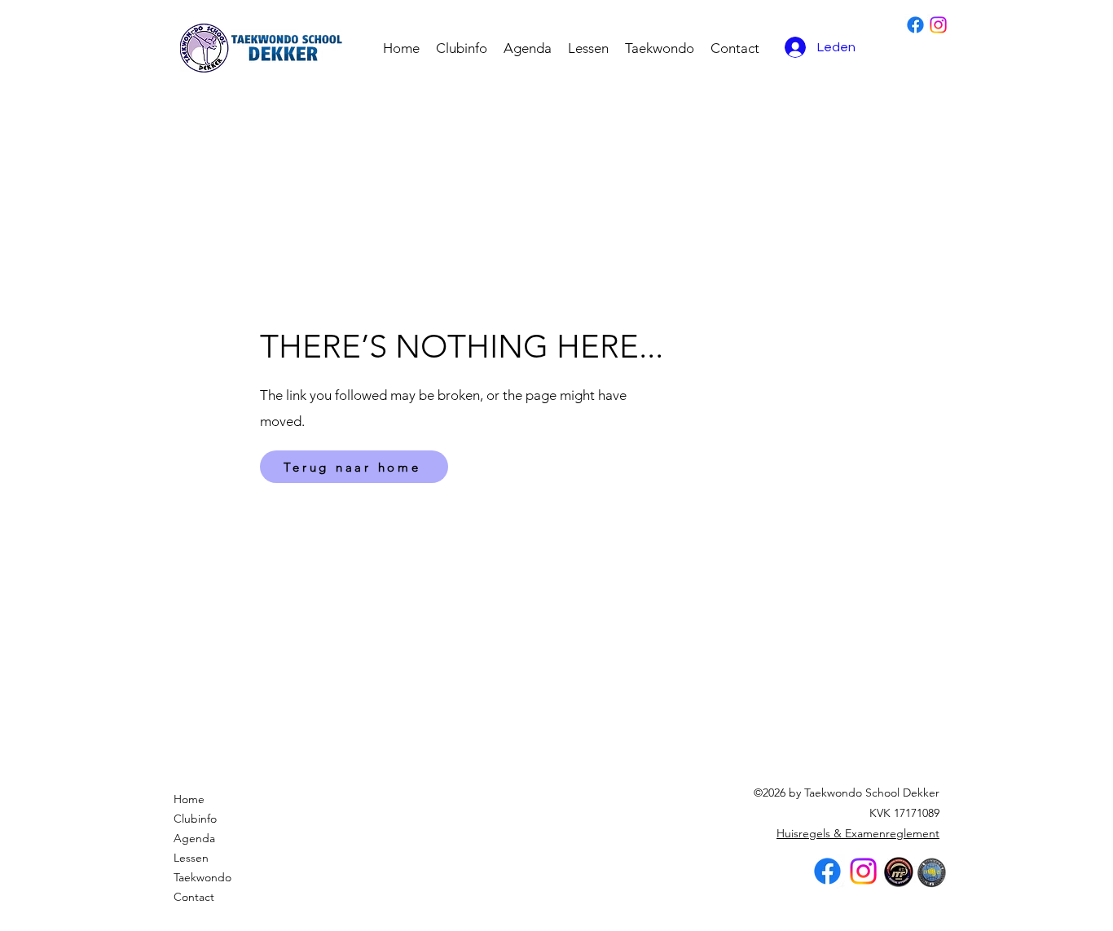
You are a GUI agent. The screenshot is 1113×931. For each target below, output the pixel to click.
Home (189, 799)
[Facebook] (915, 25)
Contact (194, 896)
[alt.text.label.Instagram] (938, 25)
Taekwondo (202, 877)
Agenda (194, 838)
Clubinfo (195, 818)
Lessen (191, 857)
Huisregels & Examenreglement (857, 833)
